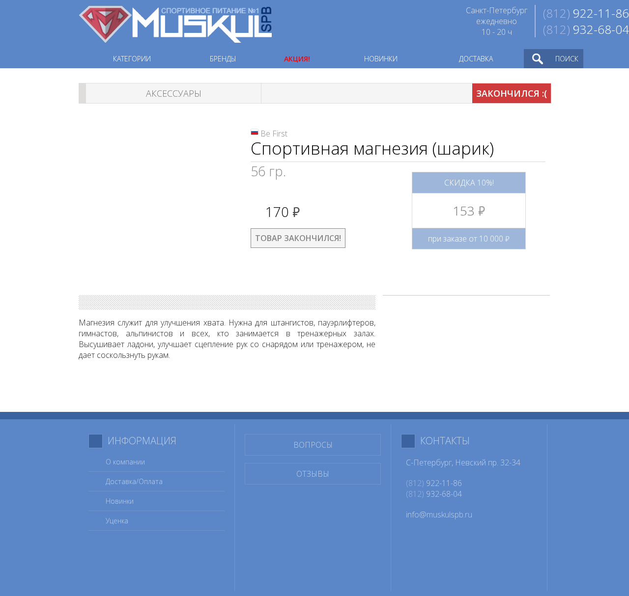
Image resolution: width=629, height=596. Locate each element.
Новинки (120, 501)
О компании (125, 461)
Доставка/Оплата (134, 481)
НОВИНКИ (381, 58)
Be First (273, 133)
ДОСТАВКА (476, 58)
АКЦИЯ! (297, 58)
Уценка (117, 520)
